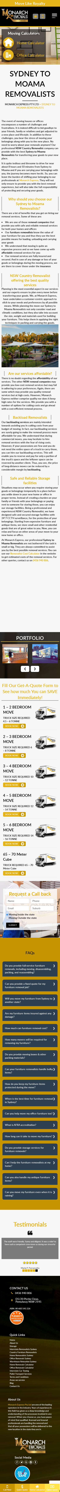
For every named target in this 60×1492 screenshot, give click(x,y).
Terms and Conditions (19, 1377)
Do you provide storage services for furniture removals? (24, 1149)
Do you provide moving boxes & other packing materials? (25, 1056)
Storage (13, 1346)
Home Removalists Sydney (21, 1355)
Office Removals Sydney (20, 1358)
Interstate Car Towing (19, 1370)
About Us (14, 1343)
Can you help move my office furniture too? (28, 1113)
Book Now (11, 726)
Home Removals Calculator (22, 1364)
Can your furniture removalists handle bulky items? (29, 1070)
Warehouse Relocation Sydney (23, 1361)
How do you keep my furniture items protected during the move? (25, 1085)
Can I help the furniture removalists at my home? (27, 1164)
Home (12, 1340)
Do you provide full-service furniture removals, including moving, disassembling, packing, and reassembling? (28, 969)
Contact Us (15, 1386)
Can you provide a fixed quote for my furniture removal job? (25, 985)
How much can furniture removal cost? (26, 1028)
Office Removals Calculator (22, 1367)
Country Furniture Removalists (23, 1352)
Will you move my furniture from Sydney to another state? (28, 1000)
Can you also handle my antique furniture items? (27, 1179)
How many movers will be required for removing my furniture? (26, 1041)
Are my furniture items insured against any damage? (28, 1015)
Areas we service (17, 1380)
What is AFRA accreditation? (20, 1125)
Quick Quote (22, 1489)
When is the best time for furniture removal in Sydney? (29, 1100)
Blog (12, 1383)
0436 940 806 (23, 1293)
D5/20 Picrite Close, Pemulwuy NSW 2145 (28, 1300)
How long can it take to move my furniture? (28, 1136)
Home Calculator (37, 1489)
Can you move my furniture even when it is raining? (28, 1193)
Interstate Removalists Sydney (23, 1349)
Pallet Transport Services (21, 1373)
